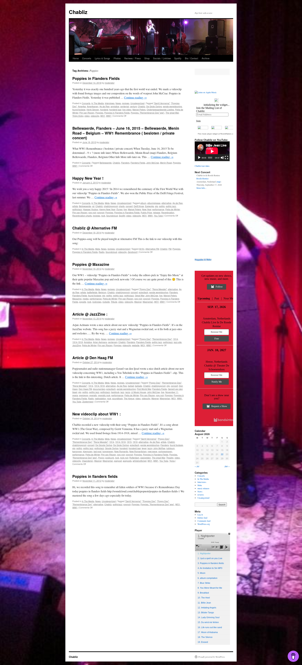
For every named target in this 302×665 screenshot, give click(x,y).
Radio (102, 251)
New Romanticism (138, 451)
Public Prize (146, 212)
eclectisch (143, 292)
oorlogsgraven (165, 451)
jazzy (127, 392)
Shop (147, 58)
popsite (82, 301)
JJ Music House (138, 392)
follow (219, 286)
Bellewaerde (106, 162)
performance (158, 209)
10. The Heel (204, 597)
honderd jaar (115, 109)
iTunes (119, 209)
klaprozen (87, 451)
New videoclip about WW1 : (96, 413)
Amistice (88, 342)
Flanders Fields (138, 162)
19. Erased (203, 642)
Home (76, 58)
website (135, 345)
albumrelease (153, 203)
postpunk (109, 457)
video (87, 115)
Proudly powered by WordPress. (211, 656)
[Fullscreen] (226, 157)
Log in (200, 514)
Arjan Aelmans (100, 342)
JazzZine (76, 345)
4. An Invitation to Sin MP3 (210, 568)
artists (75, 206)
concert (129, 206)
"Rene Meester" (159, 289)
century (133, 106)
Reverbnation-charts (82, 215)
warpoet (118, 460)
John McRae (159, 448)
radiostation (100, 398)
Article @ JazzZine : (89, 314)
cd (93, 206)
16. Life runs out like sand (210, 627)
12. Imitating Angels (207, 607)
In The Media (97, 103)
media (86, 298)
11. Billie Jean (204, 603)
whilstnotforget (139, 460)
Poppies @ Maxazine (90, 264)
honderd (104, 109)
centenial (124, 106)
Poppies (99, 112)
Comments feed (203, 520)
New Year (146, 209)
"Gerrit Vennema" (162, 103)
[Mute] (222, 157)
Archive (205, 58)
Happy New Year (107, 209)
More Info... (201, 187)
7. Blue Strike (204, 583)
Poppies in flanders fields (95, 476)
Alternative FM (152, 248)
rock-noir (124, 457)
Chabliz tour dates (202, 165)
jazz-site (178, 342)
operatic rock (104, 395)
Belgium (102, 292)
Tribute (114, 301)
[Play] (199, 157)
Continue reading (135, 97)
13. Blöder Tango (206, 612)
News (118, 103)
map (218, 181)
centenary (112, 342)
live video (126, 109)
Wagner (138, 301)
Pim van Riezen (86, 112)
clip (168, 385)
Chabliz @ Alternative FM (94, 228)
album (143, 203)
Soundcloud (112, 215)
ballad (131, 385)
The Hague (129, 398)
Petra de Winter (172, 209)
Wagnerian (148, 301)
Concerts (86, 58)
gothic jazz (171, 206)
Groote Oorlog (111, 448)
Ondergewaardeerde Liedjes (160, 109)
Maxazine (77, 298)
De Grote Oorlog (154, 106)
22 (222, 454)
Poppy (101, 457)
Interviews (109, 103)
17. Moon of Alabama (208, 632)
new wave (152, 451)
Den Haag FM (85, 388)
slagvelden (145, 457)
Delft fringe (139, 206)
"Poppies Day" (149, 501)
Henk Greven (93, 109)
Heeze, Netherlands (216, 361)
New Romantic (121, 451)
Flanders (125, 162)
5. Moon (201, 573)
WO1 (102, 115)
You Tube (158, 215)
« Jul (197, 466)
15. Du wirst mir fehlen (208, 622)
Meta (107, 203)
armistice (115, 106)
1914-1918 (77, 342)
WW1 (108, 115)
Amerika (82, 106)
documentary (99, 388)
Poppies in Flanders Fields (96, 78)
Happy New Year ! (87, 178)
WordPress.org (203, 524)
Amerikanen (92, 106)
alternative (166, 203)
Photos (117, 58)
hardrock (115, 392)
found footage (78, 109)
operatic (93, 395)
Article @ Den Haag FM (92, 357)
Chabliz (78, 12)
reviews (125, 103)
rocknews (96, 301)
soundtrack (117, 398)
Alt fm (141, 248)
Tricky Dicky (77, 115)
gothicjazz (77, 209)
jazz (122, 392)
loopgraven (107, 451)
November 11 (171, 392)
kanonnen (77, 451)
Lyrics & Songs (102, 58)
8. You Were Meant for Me (210, 588)
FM (169, 248)
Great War (139, 295)
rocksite (106, 301)
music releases (203, 488)
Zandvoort (132, 251)
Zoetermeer (87, 401)
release (156, 212)
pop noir (92, 212)
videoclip (95, 115)
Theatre (170, 457)
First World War (144, 388)
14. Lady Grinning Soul (209, 617)
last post (97, 451)
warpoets (127, 460)
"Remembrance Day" (162, 338)
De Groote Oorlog (103, 445)
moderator (109, 82)
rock (103, 215)
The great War (172, 112)
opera (75, 395)
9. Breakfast (203, 593)
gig (156, 206)
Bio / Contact (191, 58)
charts (122, 206)
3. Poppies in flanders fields (211, 563)
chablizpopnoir (111, 206)
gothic (162, 206)
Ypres (172, 460)
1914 (175, 338)
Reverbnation (167, 212)
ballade (138, 385)
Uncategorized (137, 103)
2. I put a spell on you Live (210, 558)
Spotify (177, 58)
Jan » (227, 466)
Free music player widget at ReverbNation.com (216, 134)
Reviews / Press (132, 58)
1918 (135, 441)
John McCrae (152, 162)
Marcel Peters (139, 109)
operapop (83, 395)
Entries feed (202, 517)
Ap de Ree (104, 106)
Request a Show (219, 406)
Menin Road (166, 162)
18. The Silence (205, 637)
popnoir (100, 212)
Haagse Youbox (90, 209)
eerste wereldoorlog (172, 106)
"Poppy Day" (145, 289)
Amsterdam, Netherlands (216, 318)
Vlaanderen (87, 460)
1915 (129, 441)
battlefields (92, 292)
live (125, 209)
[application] (212, 151)
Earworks (149, 206)
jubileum (170, 448)
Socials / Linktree (162, 58)
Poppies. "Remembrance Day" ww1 (147, 112)
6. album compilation (207, 578)
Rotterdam (134, 457)
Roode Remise (202, 178)
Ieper (144, 448)
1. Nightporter (204, 553)
